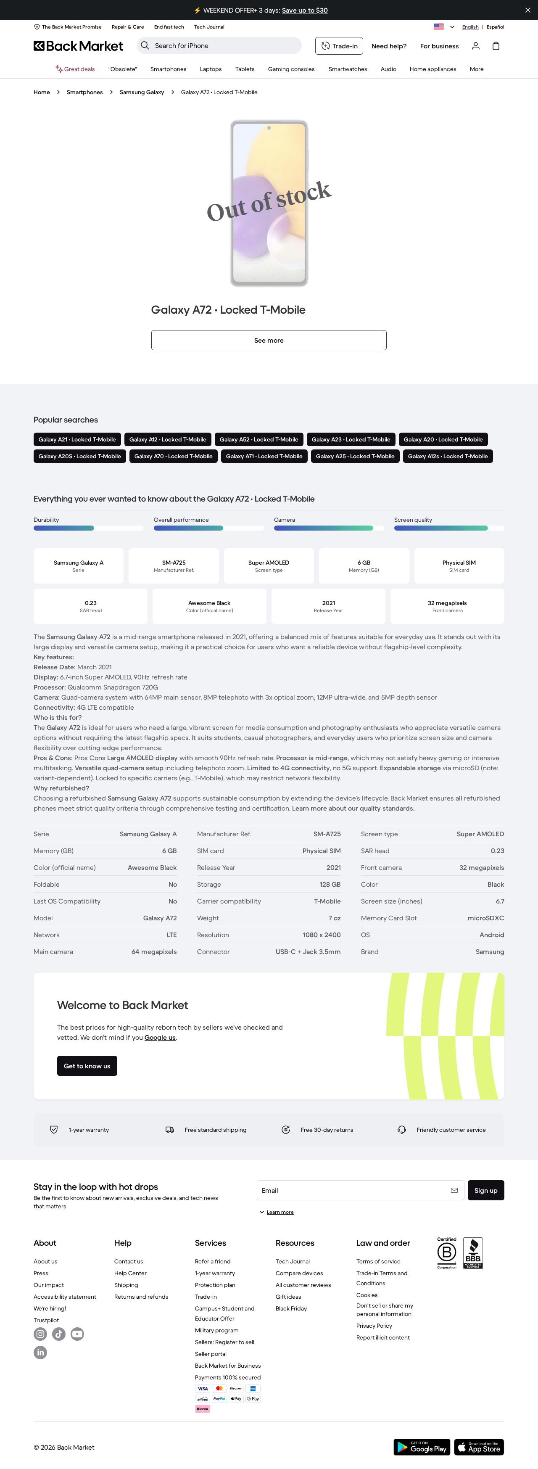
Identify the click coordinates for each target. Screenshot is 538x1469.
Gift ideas (288, 1296)
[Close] (528, 10)
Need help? (389, 46)
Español (495, 27)
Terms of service (378, 1261)
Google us (160, 1037)
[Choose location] (445, 27)
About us (46, 1261)
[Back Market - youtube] (77, 1334)
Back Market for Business (228, 1365)
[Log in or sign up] (475, 45)
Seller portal (211, 1354)
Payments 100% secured (228, 1377)
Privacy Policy (374, 1325)
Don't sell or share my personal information (384, 1310)
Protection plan (215, 1285)
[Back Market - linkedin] (40, 1352)
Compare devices (299, 1273)
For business (439, 46)
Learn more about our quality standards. (353, 808)
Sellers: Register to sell (224, 1342)
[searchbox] (225, 45)
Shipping (126, 1285)
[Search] (145, 45)
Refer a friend (213, 1261)
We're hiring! (50, 1308)
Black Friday (291, 1308)
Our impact (49, 1285)
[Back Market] (78, 46)
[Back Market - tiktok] (59, 1334)
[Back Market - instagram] (40, 1334)
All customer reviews (303, 1285)
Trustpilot (46, 1320)
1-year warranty (215, 1273)
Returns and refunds (141, 1296)
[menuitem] (168, 69)
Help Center (130, 1273)
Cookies (367, 1295)
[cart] (496, 45)
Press (41, 1273)
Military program (217, 1330)
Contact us (128, 1261)
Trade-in (206, 1296)
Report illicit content (383, 1337)
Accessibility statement (65, 1296)
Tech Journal (293, 1261)
